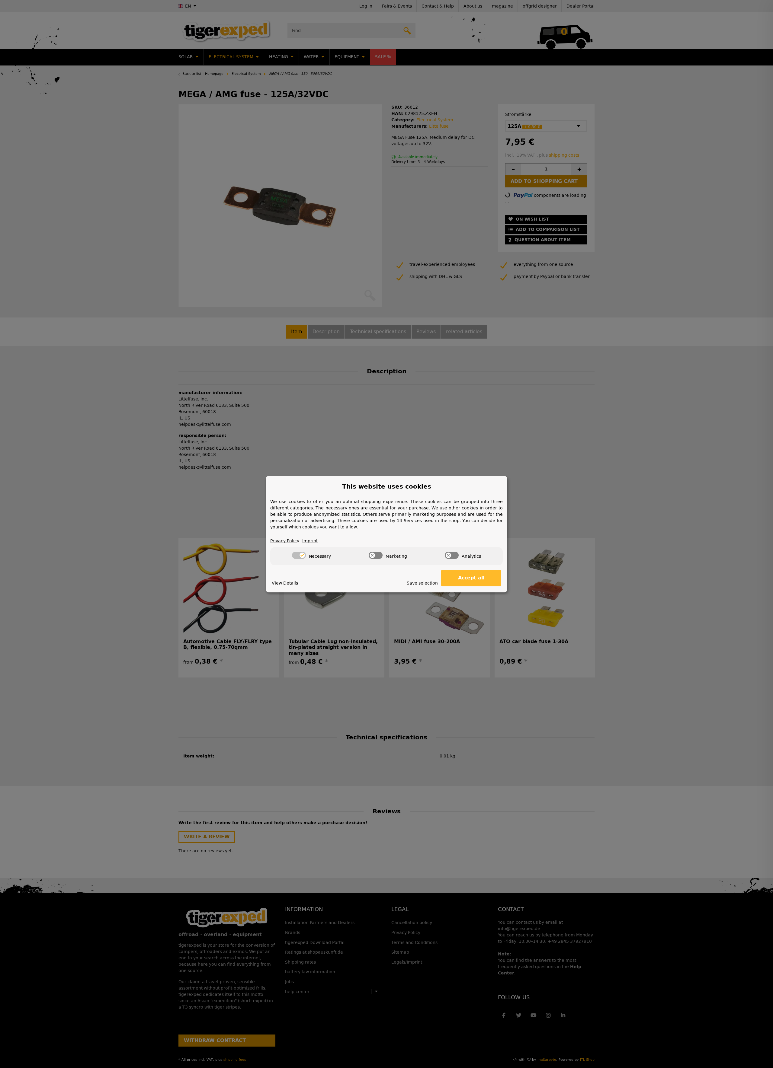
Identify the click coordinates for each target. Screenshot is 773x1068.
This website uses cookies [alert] (386, 486)
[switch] (299, 555)
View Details (285, 583)
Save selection (422, 583)
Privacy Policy (284, 541)
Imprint (310, 541)
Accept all (471, 578)
